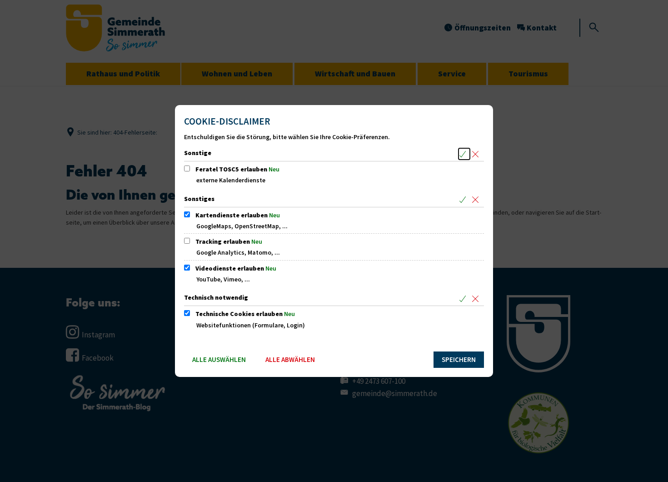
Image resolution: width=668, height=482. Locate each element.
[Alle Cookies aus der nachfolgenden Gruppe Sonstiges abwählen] (477, 200)
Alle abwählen (290, 359)
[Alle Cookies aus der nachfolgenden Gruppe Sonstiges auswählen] (464, 200)
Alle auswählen (219, 359)
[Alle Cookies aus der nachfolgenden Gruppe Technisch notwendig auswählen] (464, 298)
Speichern (459, 359)
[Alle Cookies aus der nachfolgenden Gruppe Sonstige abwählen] (477, 154)
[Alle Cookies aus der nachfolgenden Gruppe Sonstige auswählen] (464, 154)
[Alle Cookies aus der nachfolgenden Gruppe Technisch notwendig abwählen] (477, 298)
